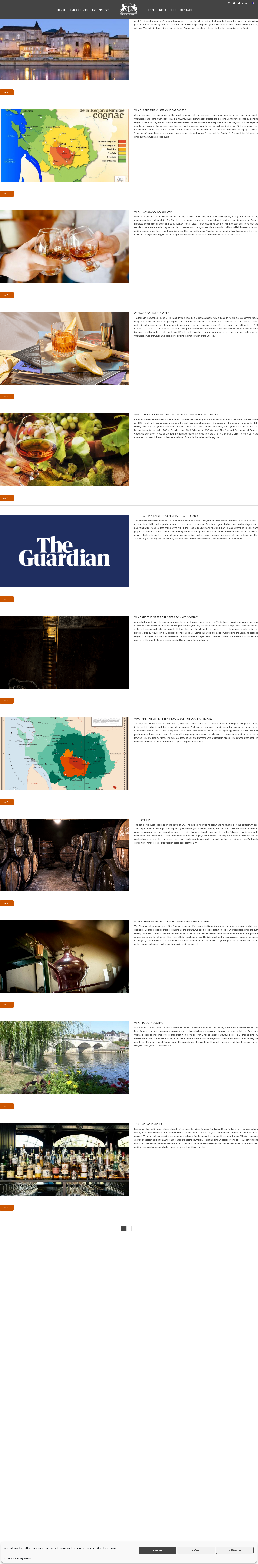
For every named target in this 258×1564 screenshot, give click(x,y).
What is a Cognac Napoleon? (153, 212)
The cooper (142, 820)
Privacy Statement (24, 1558)
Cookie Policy (10, 1558)
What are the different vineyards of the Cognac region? (173, 718)
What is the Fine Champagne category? (160, 110)
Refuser (196, 1550)
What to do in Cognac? (149, 1023)
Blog (173, 10)
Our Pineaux (101, 10)
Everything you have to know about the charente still (172, 921)
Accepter (157, 1550)
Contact (186, 10)
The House (58, 10)
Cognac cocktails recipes (151, 313)
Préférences (234, 1550)
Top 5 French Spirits (148, 1124)
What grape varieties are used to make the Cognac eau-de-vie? (177, 414)
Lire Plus (7, 92)
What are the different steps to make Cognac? (166, 617)
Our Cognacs (79, 10)
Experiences (157, 10)
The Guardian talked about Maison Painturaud (166, 516)
